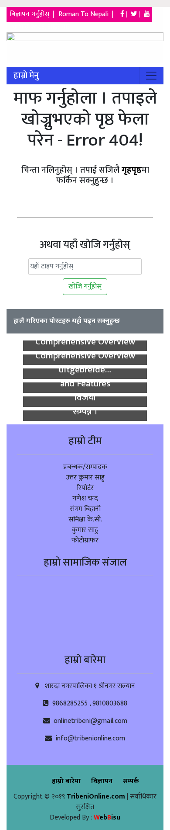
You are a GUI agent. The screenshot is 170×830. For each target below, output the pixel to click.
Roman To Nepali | (88, 14)
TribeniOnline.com (97, 796)
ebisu (107, 817)
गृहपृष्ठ (132, 170)
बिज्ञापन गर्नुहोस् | (33, 14)
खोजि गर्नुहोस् (85, 286)
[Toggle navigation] (151, 75)
